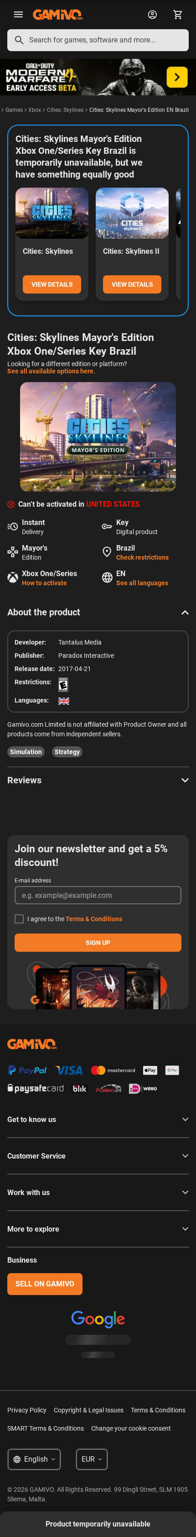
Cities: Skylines (65, 110)
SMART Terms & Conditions (45, 1428)
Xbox (34, 110)
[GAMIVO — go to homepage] (58, 14)
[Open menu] (18, 15)
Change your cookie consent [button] (131, 1428)
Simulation (26, 751)
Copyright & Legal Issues (89, 1410)
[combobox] (98, 40)
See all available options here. (51, 371)
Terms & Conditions (94, 919)
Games (14, 110)
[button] (98, 612)
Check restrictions (142, 557)
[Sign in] (152, 15)
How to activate (44, 583)
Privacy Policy (26, 1410)
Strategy (67, 751)
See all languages (142, 583)
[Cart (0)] (178, 15)
